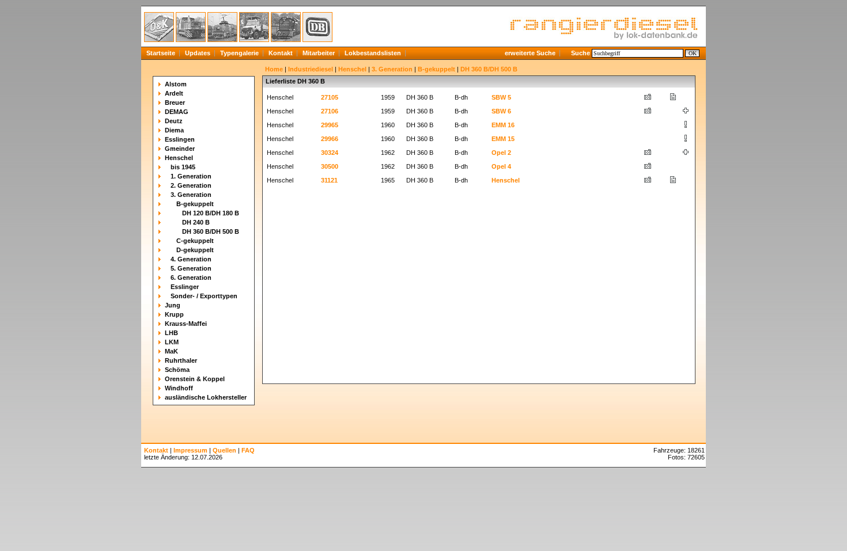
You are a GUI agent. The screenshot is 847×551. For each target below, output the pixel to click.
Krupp (174, 314)
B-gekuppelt (195, 203)
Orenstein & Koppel (195, 378)
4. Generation (191, 259)
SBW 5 (501, 97)
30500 (329, 166)
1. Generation (191, 176)
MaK (171, 351)
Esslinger (185, 286)
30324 (329, 152)
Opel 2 (501, 152)
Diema (174, 130)
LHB (171, 332)
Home (274, 69)
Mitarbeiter (318, 53)
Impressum (190, 450)
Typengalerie (239, 53)
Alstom (176, 84)
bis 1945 (183, 167)
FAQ (248, 450)
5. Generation (191, 268)
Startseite (160, 53)
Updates (197, 53)
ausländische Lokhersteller (206, 397)
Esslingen (180, 139)
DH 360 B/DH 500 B (210, 231)
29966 (329, 138)
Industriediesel (310, 69)
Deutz (174, 120)
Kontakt (281, 53)
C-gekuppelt (195, 240)
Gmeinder (180, 148)
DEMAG (176, 111)
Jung (172, 305)
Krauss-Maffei (186, 323)
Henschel (179, 157)
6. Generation (191, 277)
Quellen (224, 450)
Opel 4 (501, 166)
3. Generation (191, 194)
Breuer (175, 102)
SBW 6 (501, 111)
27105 (329, 97)
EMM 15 (503, 138)
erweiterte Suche (530, 53)
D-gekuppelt (195, 249)
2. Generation (191, 185)
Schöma (177, 369)
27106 (329, 111)
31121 (329, 180)
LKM (172, 342)
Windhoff (179, 388)
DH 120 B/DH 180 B (210, 213)
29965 (329, 124)
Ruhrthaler (181, 360)
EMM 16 (503, 124)
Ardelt (174, 93)
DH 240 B (196, 222)
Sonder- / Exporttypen (204, 295)
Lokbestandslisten (373, 53)
